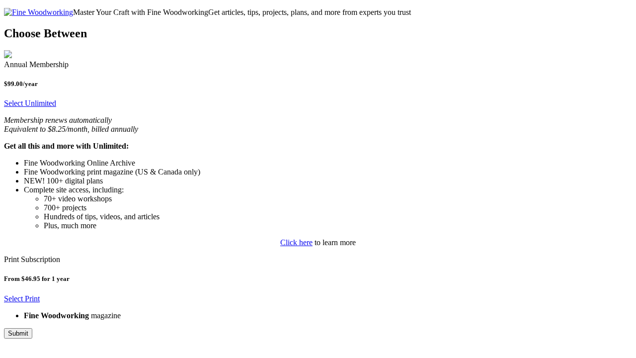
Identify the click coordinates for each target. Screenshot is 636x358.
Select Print (22, 298)
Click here (296, 242)
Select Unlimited (30, 103)
